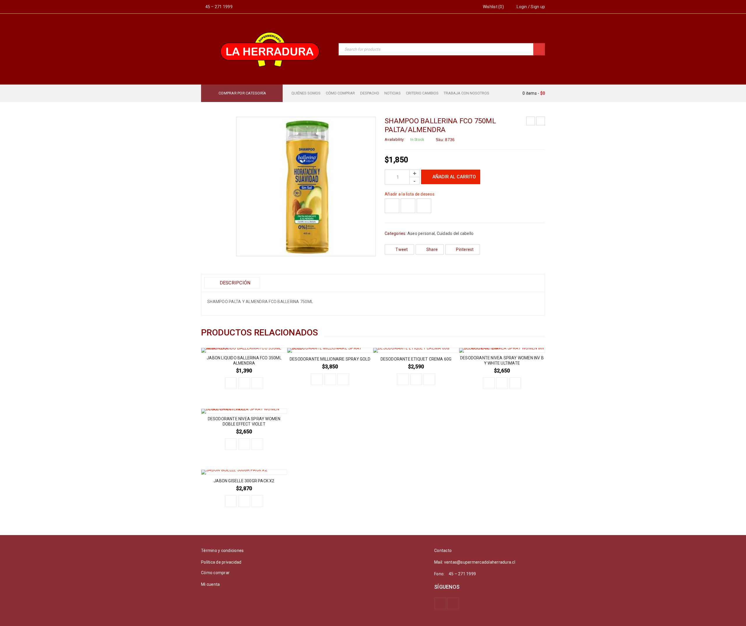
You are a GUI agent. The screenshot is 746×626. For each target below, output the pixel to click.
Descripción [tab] (234, 283)
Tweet (401, 249)
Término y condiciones (222, 550)
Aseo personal (421, 233)
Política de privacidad (221, 562)
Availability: (394, 139)
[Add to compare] (408, 205)
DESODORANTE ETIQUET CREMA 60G (416, 359)
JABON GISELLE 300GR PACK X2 (244, 481)
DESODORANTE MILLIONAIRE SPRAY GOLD (330, 359)
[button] (231, 383)
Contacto (443, 550)
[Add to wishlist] (392, 205)
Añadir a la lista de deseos (409, 194)
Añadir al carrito (454, 177)
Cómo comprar (215, 572)
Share (432, 249)
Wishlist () (493, 6)
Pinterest (465, 249)
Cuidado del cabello (455, 233)
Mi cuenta (210, 584)
